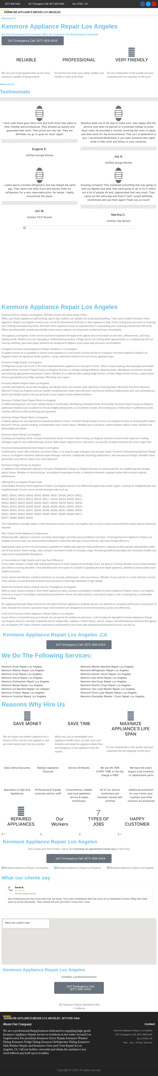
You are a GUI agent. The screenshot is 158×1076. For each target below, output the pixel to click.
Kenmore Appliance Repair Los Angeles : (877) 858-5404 (41, 1018)
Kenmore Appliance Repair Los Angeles (32, 12)
